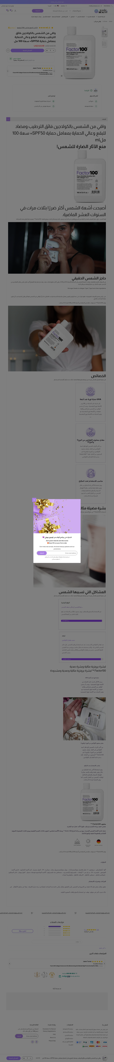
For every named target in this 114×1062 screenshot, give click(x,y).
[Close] (34, 500)
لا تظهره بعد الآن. (56, 559)
